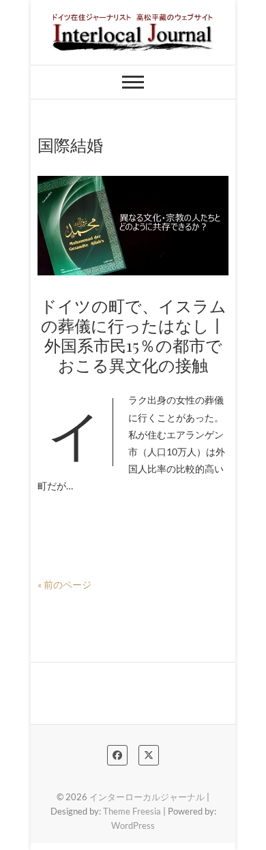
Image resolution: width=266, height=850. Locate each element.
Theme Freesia (132, 811)
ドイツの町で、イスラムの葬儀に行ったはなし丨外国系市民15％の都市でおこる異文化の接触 (133, 334)
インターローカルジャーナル (147, 796)
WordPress (133, 825)
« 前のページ (64, 584)
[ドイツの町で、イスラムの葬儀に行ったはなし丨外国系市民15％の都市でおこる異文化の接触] (133, 225)
